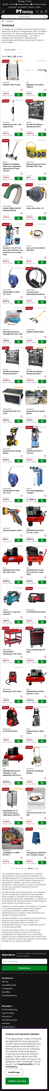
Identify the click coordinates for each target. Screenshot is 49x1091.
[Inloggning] (41, 11)
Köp (19, 381)
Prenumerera (24, 968)
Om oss (5, 981)
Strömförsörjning (9, 1020)
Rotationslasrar (8, 1027)
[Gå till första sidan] (3, 21)
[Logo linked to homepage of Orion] (24, 11)
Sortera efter (10, 49)
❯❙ (37, 868)
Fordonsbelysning (9, 1009)
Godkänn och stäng (17, 1081)
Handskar (6, 1023)
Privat (28, 1)
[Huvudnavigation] (3, 11)
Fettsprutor (7, 1016)
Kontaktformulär (9, 985)
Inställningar (14, 1072)
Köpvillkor (6, 992)
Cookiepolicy (7, 988)
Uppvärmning (8, 1013)
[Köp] (19, 94)
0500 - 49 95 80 (10, 4)
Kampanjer (13, 7)
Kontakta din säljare (39, 4)
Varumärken (22, 7)
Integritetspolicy (24, 1064)
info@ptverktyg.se (23, 4)
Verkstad (10, 21)
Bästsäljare (7, 1006)
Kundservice (7, 978)
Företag (21, 1)
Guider (37, 7)
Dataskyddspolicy (9, 995)
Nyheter (31, 7)
